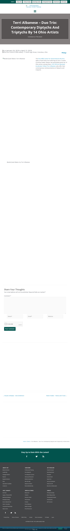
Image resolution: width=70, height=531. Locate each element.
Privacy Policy (6, 517)
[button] (52, 278)
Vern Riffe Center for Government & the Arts (51, 58)
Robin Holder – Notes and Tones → (56, 395)
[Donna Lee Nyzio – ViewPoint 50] (51, 413)
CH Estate (47, 517)
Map (64, 53)
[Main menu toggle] (35, 11)
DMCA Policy (23, 517)
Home (24, 441)
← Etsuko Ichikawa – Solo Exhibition (13, 395)
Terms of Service (15, 517)
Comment (7, 296)
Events (28, 441)
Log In (53, 517)
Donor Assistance (38, 517)
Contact (30, 517)
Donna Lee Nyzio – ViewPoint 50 (51, 416)
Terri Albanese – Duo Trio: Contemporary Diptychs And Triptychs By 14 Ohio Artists (18, 431)
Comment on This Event (35, 37)
